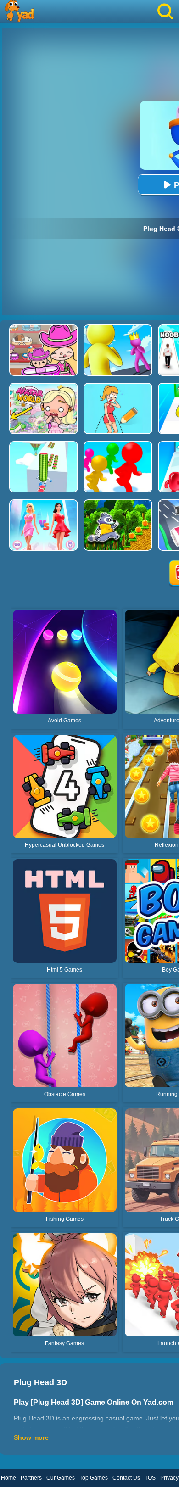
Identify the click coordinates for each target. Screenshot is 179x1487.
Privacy (169, 1478)
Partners (31, 1478)
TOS (150, 1478)
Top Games (93, 1478)
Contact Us (126, 1478)
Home (8, 1478)
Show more (31, 1437)
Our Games (60, 1478)
